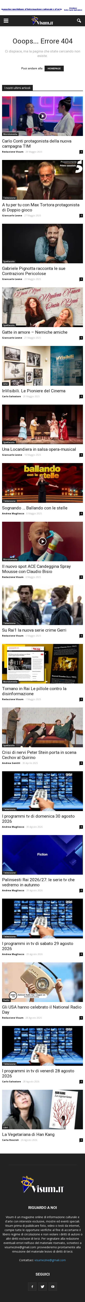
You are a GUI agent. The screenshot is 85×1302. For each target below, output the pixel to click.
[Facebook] (32, 1287)
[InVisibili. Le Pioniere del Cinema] (42, 366)
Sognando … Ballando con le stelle (34, 508)
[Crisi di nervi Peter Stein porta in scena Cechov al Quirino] (42, 727)
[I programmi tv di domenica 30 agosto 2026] (42, 791)
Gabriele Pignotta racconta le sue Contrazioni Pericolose (33, 271)
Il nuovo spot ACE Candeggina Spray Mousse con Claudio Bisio (36, 569)
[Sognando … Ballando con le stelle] (42, 483)
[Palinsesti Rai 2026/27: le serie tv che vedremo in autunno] (42, 855)
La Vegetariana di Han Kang (28, 1134)
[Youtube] (53, 1287)
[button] (79, 20)
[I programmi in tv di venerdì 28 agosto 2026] (42, 1046)
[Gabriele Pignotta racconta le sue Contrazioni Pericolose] (42, 244)
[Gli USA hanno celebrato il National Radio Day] (42, 982)
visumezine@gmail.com (50, 1260)
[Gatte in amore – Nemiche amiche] (42, 307)
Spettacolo (9, 261)
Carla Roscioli (10, 1139)
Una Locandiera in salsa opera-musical (39, 449)
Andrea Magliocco (13, 513)
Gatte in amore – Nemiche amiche (34, 332)
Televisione (9, 197)
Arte (5, 383)
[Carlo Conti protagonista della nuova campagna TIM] (42, 116)
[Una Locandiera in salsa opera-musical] (42, 424)
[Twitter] (42, 1287)
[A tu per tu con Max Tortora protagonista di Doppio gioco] (42, 180)
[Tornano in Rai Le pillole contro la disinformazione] (42, 664)
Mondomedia (10, 134)
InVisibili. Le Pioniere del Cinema (33, 390)
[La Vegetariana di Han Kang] (42, 1110)
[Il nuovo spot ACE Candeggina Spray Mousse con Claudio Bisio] (42, 541)
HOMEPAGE (54, 68)
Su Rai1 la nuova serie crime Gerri (34, 630)
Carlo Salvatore (11, 396)
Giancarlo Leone (12, 215)
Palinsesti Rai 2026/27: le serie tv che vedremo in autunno (38, 882)
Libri (5, 1127)
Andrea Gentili (11, 763)
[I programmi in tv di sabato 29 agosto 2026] (42, 918)
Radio (6, 1000)
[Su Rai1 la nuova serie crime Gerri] (42, 605)
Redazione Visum (12, 151)
